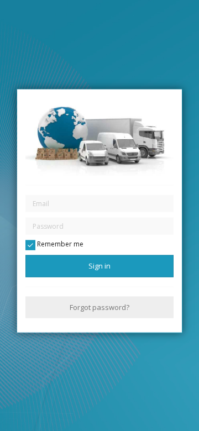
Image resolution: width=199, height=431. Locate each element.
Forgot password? (99, 307)
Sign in (99, 266)
